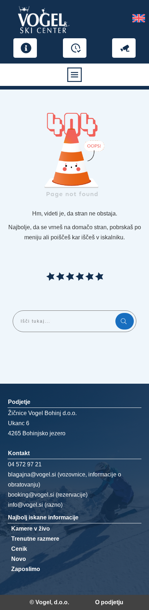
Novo (18, 559)
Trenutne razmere (35, 539)
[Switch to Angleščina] (138, 20)
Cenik (19, 549)
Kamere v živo (30, 529)
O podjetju (109, 602)
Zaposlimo (25, 569)
